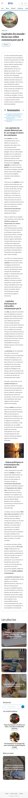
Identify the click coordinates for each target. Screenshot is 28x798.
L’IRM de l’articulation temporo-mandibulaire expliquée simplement (14, 767)
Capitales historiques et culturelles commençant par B (13, 117)
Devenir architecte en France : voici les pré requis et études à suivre (14, 634)
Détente (6, 44)
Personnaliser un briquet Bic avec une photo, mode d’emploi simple (14, 745)
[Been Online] (10, 3)
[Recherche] (22, 3)
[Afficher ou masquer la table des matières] (22, 110)
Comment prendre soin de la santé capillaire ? (14, 685)
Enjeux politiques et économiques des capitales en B (14, 120)
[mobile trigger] (2, 3)
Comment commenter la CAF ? (14, 659)
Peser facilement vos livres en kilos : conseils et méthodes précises (14, 726)
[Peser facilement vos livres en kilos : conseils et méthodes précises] (14, 718)
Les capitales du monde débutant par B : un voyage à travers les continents (14, 114)
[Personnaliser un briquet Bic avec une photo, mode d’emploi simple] (14, 737)
